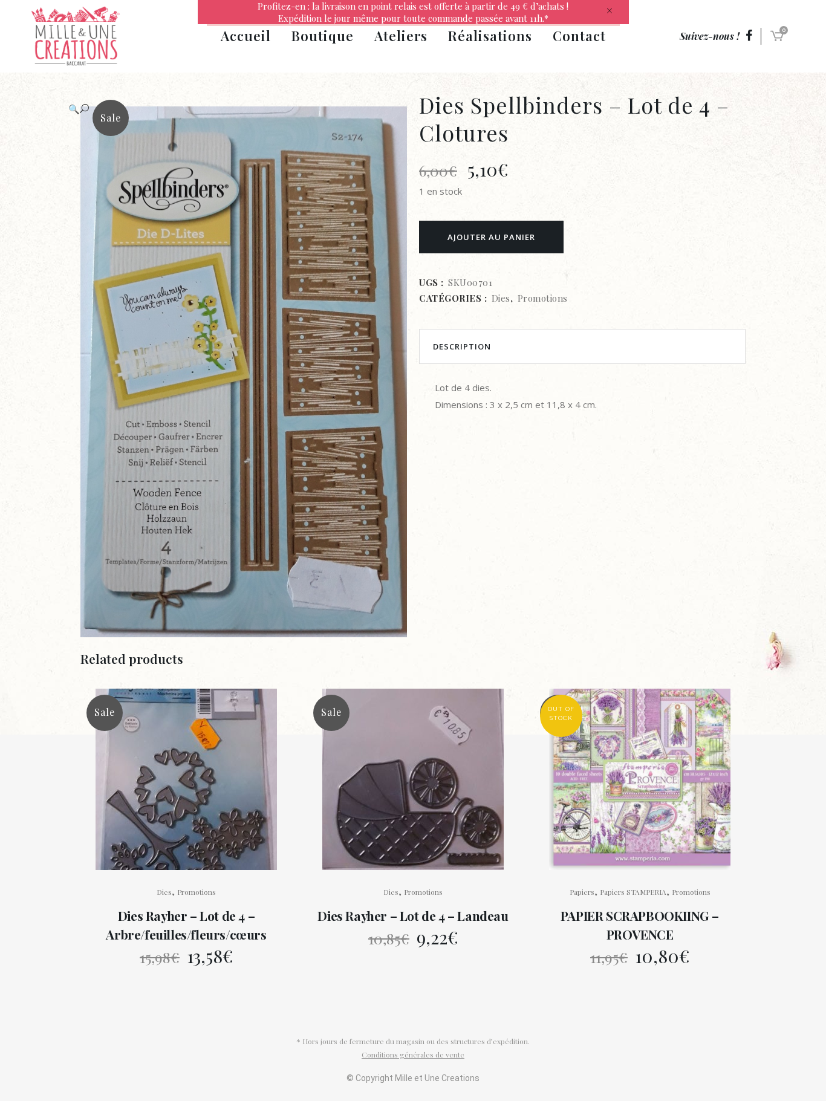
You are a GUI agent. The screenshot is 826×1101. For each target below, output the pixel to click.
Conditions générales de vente (413, 1054)
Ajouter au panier (491, 237)
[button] (231, 109)
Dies (501, 298)
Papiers (582, 892)
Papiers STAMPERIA (633, 892)
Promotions (543, 298)
